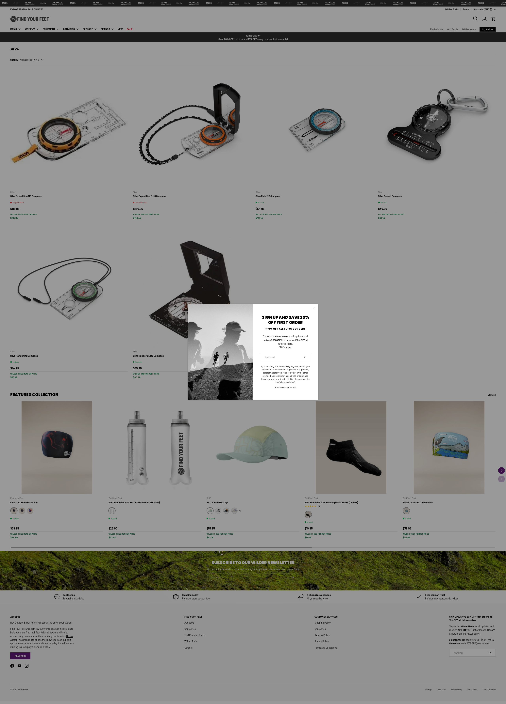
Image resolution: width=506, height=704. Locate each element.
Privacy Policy (281, 387)
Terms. (293, 387)
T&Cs (282, 347)
